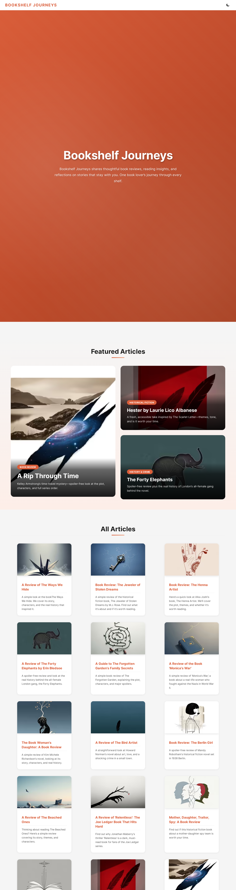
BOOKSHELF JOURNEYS (31, 5)
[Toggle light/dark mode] (228, 5)
